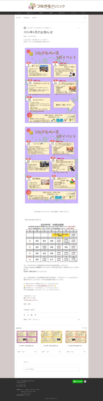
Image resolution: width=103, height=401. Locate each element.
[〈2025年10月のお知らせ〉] (51, 337)
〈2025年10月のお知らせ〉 (50, 346)
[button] (85, 17)
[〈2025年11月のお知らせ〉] (27, 337)
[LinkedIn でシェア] (31, 315)
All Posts (18, 17)
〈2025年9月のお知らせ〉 (75, 346)
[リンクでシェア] (35, 315)
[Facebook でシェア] (24, 315)
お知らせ (34, 17)
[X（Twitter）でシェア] (28, 315)
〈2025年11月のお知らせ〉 (26, 346)
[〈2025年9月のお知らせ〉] (76, 337)
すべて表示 (84, 327)
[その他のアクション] (78, 28)
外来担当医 (26, 17)
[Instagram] (85, 381)
